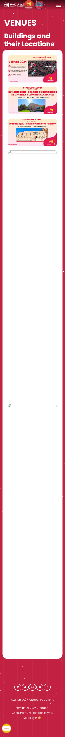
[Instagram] (32, 687)
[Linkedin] (17, 687)
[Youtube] (39, 687)
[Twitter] (25, 687)
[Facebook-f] (47, 687)
